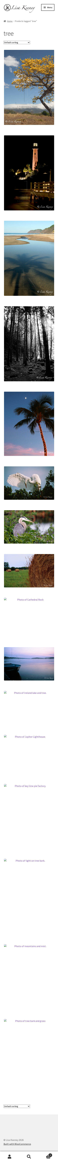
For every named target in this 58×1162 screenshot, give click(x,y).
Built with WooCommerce (17, 1143)
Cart (45, 1154)
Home (10, 21)
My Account (9, 1157)
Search (29, 1157)
